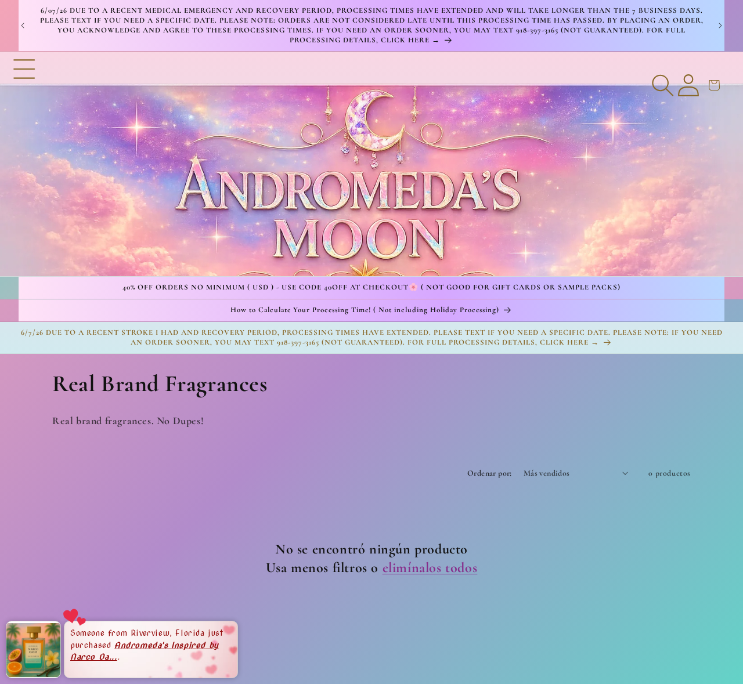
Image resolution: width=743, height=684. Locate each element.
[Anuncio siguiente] (720, 26)
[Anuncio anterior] (22, 26)
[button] (24, 163)
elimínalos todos (430, 567)
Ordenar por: (489, 473)
